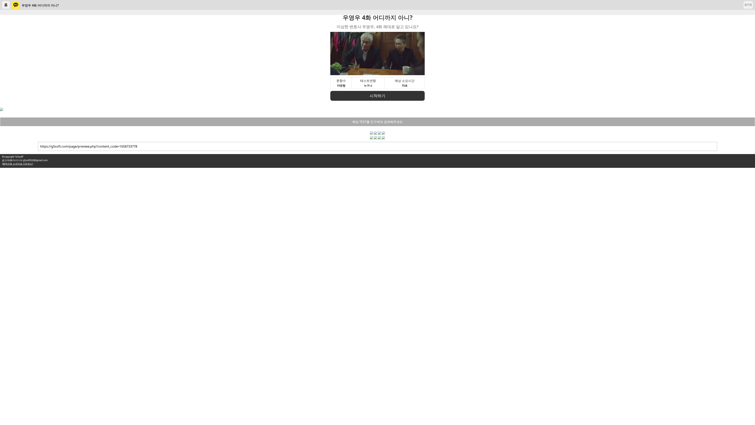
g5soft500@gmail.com (35, 160)
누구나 (368, 85)
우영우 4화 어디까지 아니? (40, 5)
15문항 (341, 85)
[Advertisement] (118, 195)
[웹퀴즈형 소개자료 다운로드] (17, 163)
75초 (405, 85)
